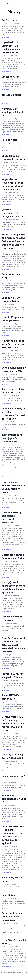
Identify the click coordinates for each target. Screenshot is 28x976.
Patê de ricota (9, 139)
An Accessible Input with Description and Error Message (13, 344)
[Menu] (24, 3)
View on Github (15, 974)
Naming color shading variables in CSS (13, 112)
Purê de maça (9, 20)
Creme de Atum (10, 76)
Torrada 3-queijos (11, 94)
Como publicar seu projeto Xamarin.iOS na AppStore (13, 916)
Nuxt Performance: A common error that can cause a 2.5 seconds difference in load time (14, 645)
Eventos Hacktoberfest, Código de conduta (12, 213)
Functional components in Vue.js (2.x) (14, 799)
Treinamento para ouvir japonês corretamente (12, 438)
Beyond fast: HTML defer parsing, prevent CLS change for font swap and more (13, 723)
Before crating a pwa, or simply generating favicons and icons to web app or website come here (14, 241)
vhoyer (8, 3)
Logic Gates (8, 895)
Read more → (6, 37)
